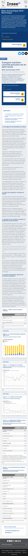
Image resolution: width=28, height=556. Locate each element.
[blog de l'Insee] (18, 541)
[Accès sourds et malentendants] (4, 1)
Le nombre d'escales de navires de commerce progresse (13, 122)
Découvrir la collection (8, 39)
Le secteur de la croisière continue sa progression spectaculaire (14, 119)
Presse (25, 2)
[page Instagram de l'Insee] (10, 541)
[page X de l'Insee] (14, 541)
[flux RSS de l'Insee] (20, 541)
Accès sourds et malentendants (14, 552)
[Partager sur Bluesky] (19, 53)
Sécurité (24, 552)
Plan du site (14, 554)
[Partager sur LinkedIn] (23, 53)
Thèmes (3, 2)
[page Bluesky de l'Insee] (8, 541)
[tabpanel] (14, 318)
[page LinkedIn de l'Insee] (12, 541)
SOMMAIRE (3, 58)
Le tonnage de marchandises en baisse (14, 114)
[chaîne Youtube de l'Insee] (16, 541)
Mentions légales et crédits (7, 550)
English (25, 1)
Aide (3, 1)
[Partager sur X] (26, 53)
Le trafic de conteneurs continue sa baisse (13, 116)
